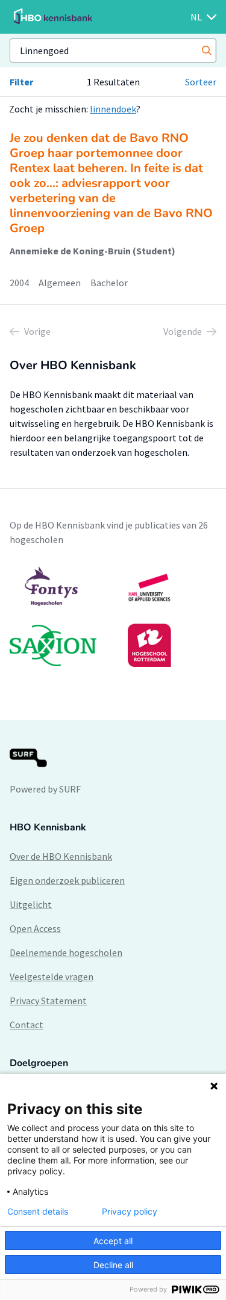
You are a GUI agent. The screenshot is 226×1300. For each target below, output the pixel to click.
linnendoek (113, 109)
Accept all (113, 1241)
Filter (21, 81)
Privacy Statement (48, 1001)
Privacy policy (129, 1211)
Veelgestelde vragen (51, 976)
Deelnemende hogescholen (66, 952)
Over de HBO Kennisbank (61, 856)
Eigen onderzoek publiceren (67, 880)
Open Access (35, 928)
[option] (113, 616)
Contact (26, 1025)
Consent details (37, 1211)
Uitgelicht (31, 904)
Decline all (113, 1265)
